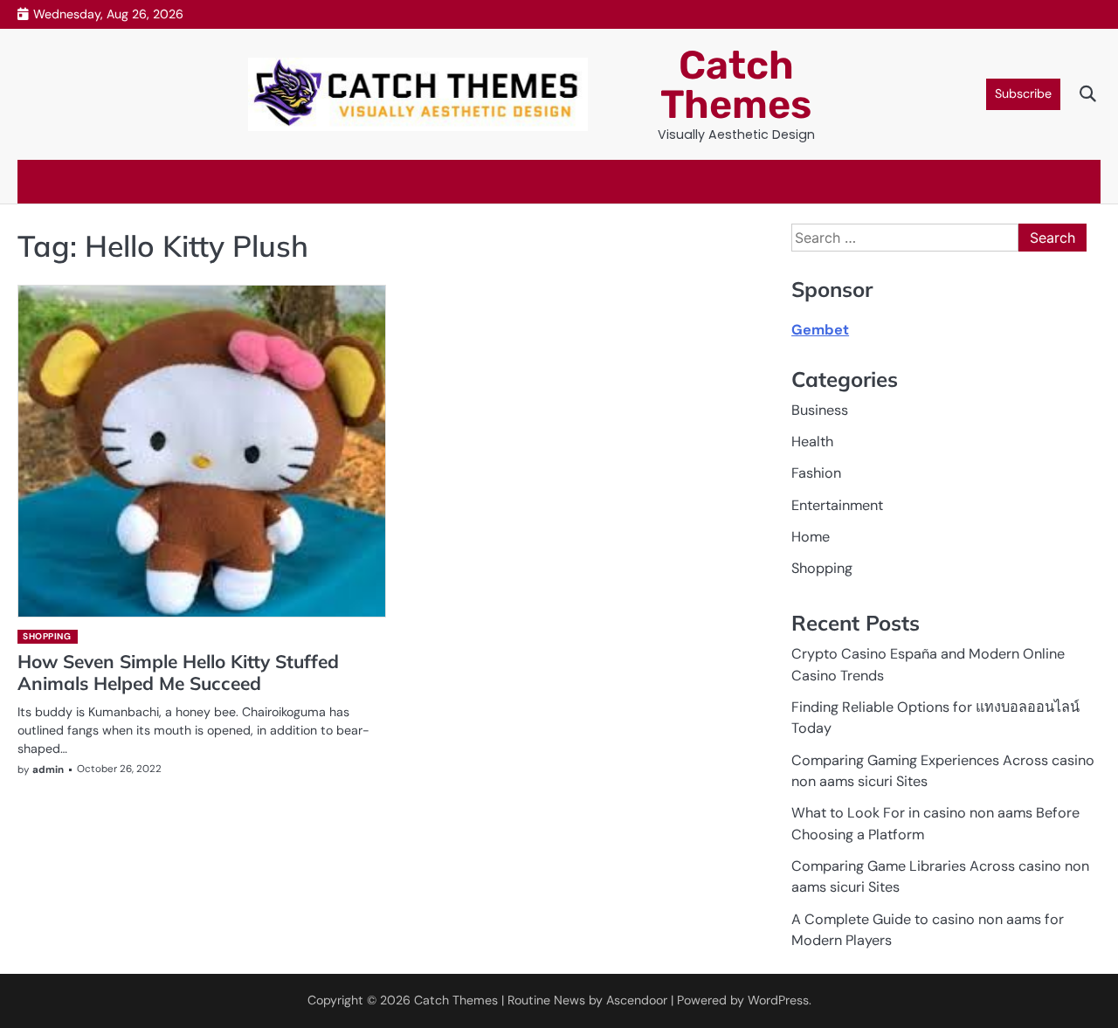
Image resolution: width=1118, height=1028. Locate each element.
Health (812, 441)
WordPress (778, 1000)
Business (819, 410)
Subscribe (1023, 93)
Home (810, 537)
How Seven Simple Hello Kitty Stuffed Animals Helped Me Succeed (178, 672)
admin (48, 769)
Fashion (816, 473)
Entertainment (837, 505)
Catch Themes (735, 85)
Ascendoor (636, 1000)
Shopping (47, 636)
